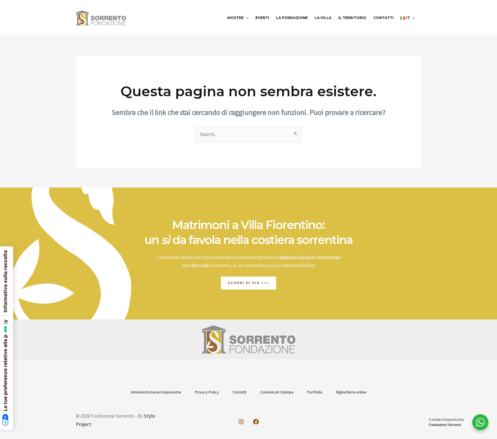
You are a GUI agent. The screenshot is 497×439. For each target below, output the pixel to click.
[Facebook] (256, 422)
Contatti (239, 392)
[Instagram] (241, 422)
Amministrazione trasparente (156, 392)
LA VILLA (323, 18)
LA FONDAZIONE (292, 18)
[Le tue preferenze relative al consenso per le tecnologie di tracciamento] (5, 329)
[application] (246, 18)
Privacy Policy (207, 392)
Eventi (262, 18)
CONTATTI (383, 18)
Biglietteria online (351, 392)
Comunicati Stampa (276, 392)
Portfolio (314, 392)
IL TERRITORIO (352, 18)
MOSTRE (235, 18)
